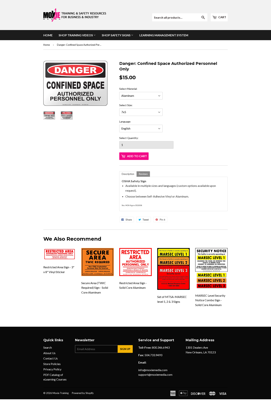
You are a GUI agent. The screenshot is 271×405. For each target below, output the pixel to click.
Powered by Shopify (83, 393)
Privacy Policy (52, 369)
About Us (49, 353)
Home (48, 35)
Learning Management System (163, 35)
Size (129, 105)
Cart (222, 17)
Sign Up (125, 348)
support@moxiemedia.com (155, 374)
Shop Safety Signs (116, 35)
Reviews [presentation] (143, 173)
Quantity (132, 137)
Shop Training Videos (76, 35)
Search (47, 347)
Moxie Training (61, 393)
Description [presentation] (128, 173)
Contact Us (50, 358)
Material (132, 88)
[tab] (128, 174)
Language (125, 121)
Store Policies (52, 364)
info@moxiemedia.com (152, 370)
